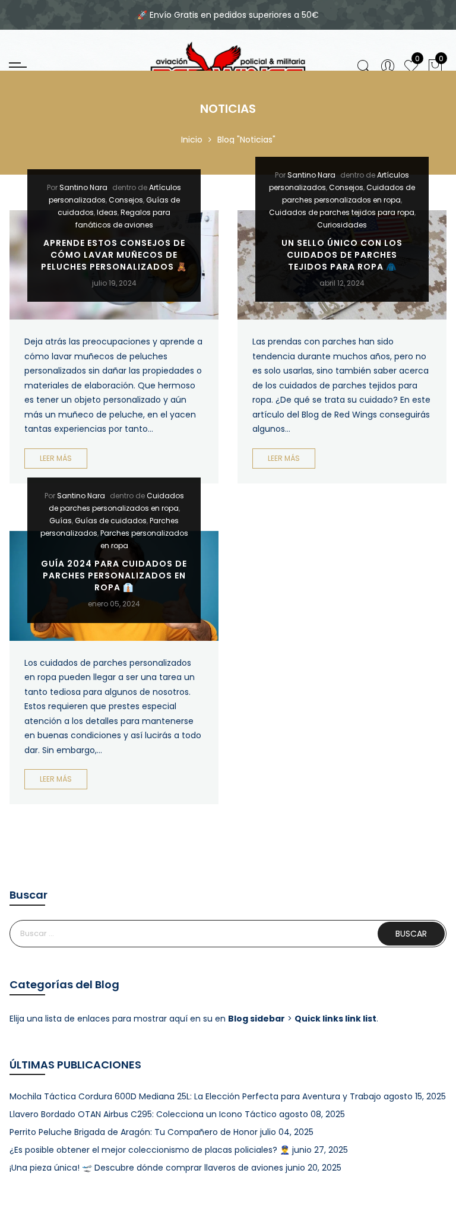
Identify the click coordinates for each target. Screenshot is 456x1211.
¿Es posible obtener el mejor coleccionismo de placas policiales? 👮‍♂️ (150, 1150)
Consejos (126, 200)
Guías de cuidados (111, 521)
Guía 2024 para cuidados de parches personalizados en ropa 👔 (114, 575)
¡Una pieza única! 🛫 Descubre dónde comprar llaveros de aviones (146, 1168)
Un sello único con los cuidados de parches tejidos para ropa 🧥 (342, 255)
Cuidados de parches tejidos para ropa (341, 212)
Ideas (107, 212)
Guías (60, 521)
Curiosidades (342, 225)
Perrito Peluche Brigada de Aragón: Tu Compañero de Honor (134, 1132)
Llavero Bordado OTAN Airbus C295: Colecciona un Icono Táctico (143, 1114)
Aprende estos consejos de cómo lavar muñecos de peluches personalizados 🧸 (114, 255)
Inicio (191, 140)
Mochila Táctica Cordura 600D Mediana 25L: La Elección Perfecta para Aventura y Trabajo (195, 1096)
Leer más (56, 458)
